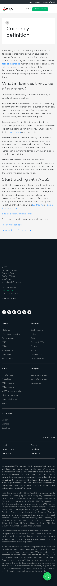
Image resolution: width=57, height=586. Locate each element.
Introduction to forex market (16, 230)
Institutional (7, 354)
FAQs (4, 403)
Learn (5, 368)
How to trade (7, 375)
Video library (7, 379)
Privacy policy (8, 449)
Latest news (36, 383)
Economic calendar (39, 375)
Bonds (33, 350)
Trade (5, 323)
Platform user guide (10, 395)
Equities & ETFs (37, 342)
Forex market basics (12, 224)
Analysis (35, 368)
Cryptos (34, 346)
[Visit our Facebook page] (4, 312)
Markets (35, 323)
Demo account (8, 338)
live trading (38, 205)
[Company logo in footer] (7, 252)
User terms (35, 453)
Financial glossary (9, 399)
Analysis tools (7, 350)
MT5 (4, 342)
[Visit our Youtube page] (19, 312)
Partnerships (7, 358)
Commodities (36, 354)
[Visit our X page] (9, 312)
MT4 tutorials (8, 387)
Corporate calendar (39, 379)
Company (7, 413)
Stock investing (37, 330)
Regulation (6, 453)
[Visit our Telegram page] (29, 312)
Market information (39, 358)
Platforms (6, 330)
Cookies (34, 445)
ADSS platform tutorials (12, 391)
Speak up (6, 428)
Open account (40, 9)
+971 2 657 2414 (10, 293)
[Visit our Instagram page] (24, 312)
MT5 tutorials (8, 383)
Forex (33, 338)
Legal (4, 445)
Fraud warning (37, 449)
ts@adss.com (7, 290)
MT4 (4, 346)
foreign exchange (11, 63)
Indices (33, 334)
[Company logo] (7, 8)
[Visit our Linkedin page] (14, 312)
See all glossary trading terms (17, 213)
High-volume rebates (11, 334)
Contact (5, 424)
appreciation (14, 132)
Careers (5, 420)
